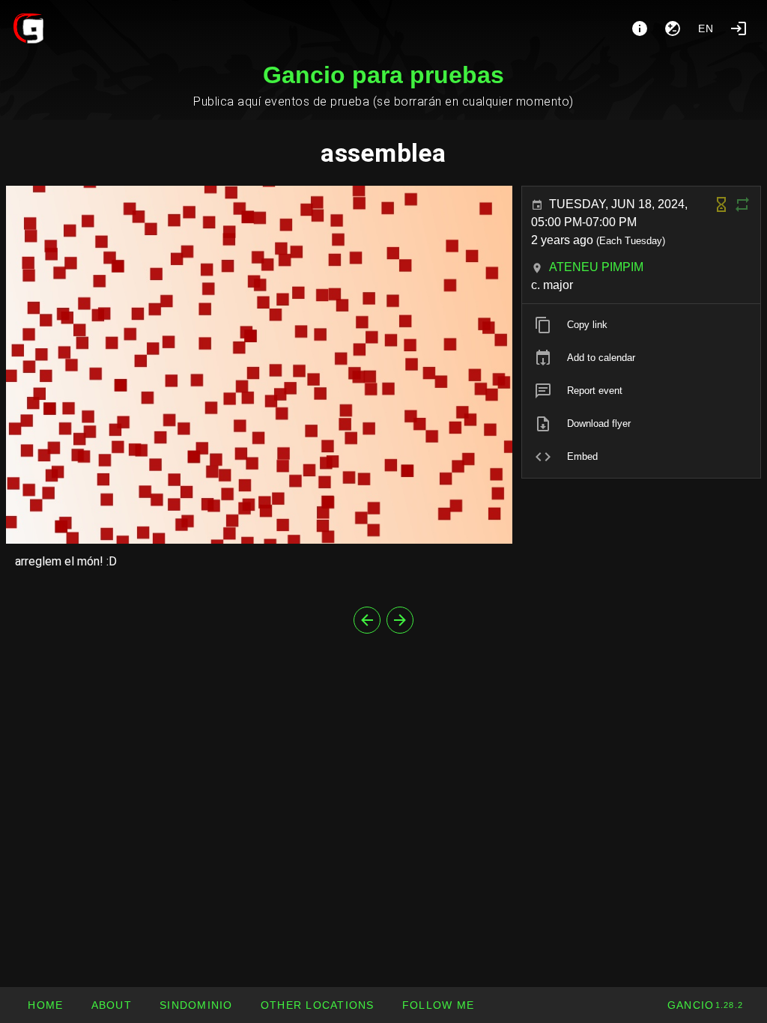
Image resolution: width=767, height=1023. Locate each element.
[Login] (738, 28)
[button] (317, 1005)
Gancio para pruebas (383, 74)
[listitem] (641, 325)
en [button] (706, 28)
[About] (639, 28)
